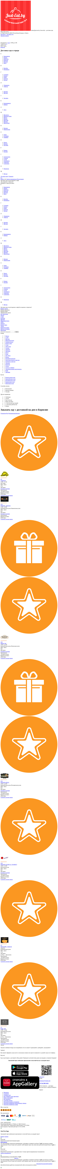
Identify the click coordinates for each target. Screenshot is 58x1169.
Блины (7, 357)
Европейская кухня (10, 379)
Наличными (8, 388)
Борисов (6, 60)
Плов (6, 354)
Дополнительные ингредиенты (13, 369)
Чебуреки (7, 351)
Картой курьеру (9, 390)
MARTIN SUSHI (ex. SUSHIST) (9, 864)
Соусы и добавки (9, 367)
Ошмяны (6, 137)
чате (9, 42)
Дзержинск (6, 85)
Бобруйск (6, 59)
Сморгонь (6, 162)
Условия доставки (5, 488)
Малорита (6, 115)
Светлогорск (7, 156)
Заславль (6, 98)
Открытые (3, 413)
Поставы (6, 145)
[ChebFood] (29, 474)
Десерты (7, 363)
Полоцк (6, 144)
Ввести (16, 1158)
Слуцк (5, 159)
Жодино (6, 93)
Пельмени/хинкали (10, 358)
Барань (5, 57)
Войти (2, 179)
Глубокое (6, 74)
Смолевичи (7, 161)
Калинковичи (7, 103)
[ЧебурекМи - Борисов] (29, 940)
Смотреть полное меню (7, 495)
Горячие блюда (9, 342)
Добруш (6, 86)
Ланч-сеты (8, 346)
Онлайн (7, 391)
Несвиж (6, 128)
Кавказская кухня (9, 382)
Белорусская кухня (10, 377)
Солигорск (6, 163)
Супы (6, 345)
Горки (5, 77)
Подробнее (49, 1163)
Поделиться (4, 1142)
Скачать (6, 1136)
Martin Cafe (3, 643)
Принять (38, 1163)
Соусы (7, 366)
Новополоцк (7, 129)
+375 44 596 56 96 (43, 1083)
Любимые (8, 397)
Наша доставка (9, 401)
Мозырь (6, 121)
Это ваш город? (5, 176)
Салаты (7, 348)
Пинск (5, 142)
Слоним (6, 158)
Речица (5, 150)
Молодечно (7, 123)
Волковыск (6, 69)
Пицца (7, 336)
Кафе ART (3, 1028)
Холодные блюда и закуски (12, 360)
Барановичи (7, 56)
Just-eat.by (41, 1076)
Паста (6, 352)
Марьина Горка (7, 116)
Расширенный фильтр (14, 413)
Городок (6, 78)
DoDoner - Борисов (5, 505)
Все (7, 413)
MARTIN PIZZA (5, 782)
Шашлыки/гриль (9, 340)
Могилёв (6, 120)
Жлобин (6, 91)
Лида (5, 109)
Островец (6, 136)
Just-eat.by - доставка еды (7, 34)
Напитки (7, 364)
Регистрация (20, 179)
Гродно (5, 80)
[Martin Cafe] (29, 637)
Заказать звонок (5, 35)
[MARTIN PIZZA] (29, 776)
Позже (2, 1136)
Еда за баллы (8, 400)
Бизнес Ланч (8, 343)
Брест (5, 63)
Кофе (6, 370)
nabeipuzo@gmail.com (44, 1080)
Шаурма (7, 339)
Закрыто (11, 176)
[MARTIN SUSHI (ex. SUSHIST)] (29, 858)
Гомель (5, 76)
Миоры (5, 119)
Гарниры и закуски (10, 361)
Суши (6, 337)
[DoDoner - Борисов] (29, 499)
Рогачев (6, 151)
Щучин (5, 174)
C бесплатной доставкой (11, 403)
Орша (5, 134)
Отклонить (44, 1163)
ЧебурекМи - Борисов (6, 946)
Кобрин (6, 104)
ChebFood (3, 480)
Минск (5, 117)
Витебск (6, 68)
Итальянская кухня (10, 380)
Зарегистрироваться (11, 179)
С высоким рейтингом (11, 404)
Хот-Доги (7, 355)
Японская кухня (9, 383)
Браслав (6, 61)
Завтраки (7, 372)
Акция (7, 398)
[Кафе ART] (29, 1022)
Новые (7, 406)
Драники (7, 349)
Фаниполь (6, 168)
